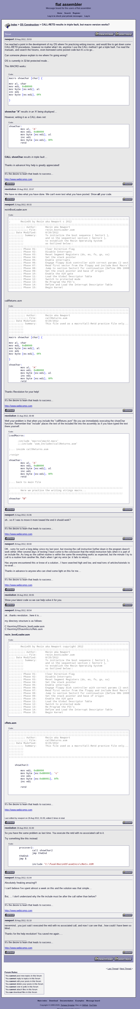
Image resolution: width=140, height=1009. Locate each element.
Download (53, 1001)
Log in (87, 16)
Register (76, 13)
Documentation (66, 1001)
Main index (42, 1001)
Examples (79, 1001)
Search (67, 13)
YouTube (93, 1005)
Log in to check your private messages (65, 16)
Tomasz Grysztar (67, 1005)
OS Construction (29, 24)
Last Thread (113, 968)
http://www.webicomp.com (18, 179)
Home (59, 13)
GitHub (85, 1005)
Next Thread (126, 968)
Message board (93, 1001)
